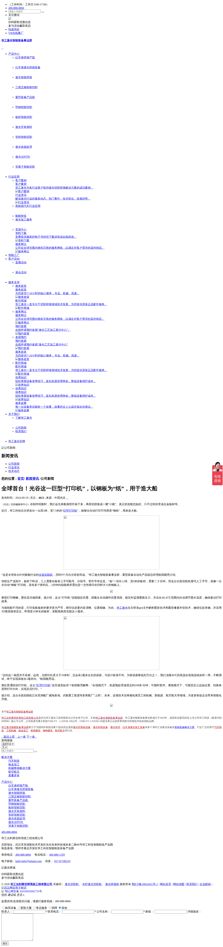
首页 (20, 478)
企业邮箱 (205, 884)
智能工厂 (14, 255)
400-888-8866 (16, 7)
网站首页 (165, 884)
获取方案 (26, 907)
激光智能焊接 (23, 77)
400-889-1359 (57, 854)
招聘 (54, 907)
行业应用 (14, 176)
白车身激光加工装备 (134, 727)
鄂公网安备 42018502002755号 (23, 891)
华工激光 (122, 607)
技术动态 (14, 471)
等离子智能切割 (25, 166)
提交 (5, 943)
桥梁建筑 (35, 730)
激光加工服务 (23, 219)
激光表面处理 (23, 146)
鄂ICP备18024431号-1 (145, 884)
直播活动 (20, 262)
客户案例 (20, 180)
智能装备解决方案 (184, 727)
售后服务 (41, 907)
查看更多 (14, 775)
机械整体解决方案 (19, 768)
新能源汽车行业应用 (27, 205)
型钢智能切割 (23, 107)
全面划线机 (46, 574)
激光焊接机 (112, 884)
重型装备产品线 (25, 97)
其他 (64, 907)
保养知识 (20, 388)
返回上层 (8, 736)
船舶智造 (20, 215)
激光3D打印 (22, 156)
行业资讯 (14, 467)
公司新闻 (20, 427)
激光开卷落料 (23, 126)
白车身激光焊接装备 (27, 67)
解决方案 (7, 757)
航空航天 (60, 730)
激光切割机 (72, 884)
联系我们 (20, 431)
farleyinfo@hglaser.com (28, 861)
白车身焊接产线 (25, 57)
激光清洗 (115, 727)
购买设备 (10, 907)
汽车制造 (14, 760)
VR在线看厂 (16, 33)
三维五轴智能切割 (26, 87)
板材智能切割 (23, 117)
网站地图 (178, 884)
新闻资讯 (32, 478)
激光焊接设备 (100, 727)
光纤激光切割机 (92, 884)
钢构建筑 (48, 730)
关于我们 (14, 414)
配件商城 (20, 362)
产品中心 (14, 53)
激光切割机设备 (81, 727)
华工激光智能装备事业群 (16, 40)
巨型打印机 (70, 510)
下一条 (31, 736)
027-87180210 (62, 861)
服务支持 (14, 282)
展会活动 (20, 272)
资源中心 (20, 229)
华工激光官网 (16, 441)
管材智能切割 (23, 136)
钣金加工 (23, 730)
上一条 (20, 736)
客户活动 (14, 258)
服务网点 (20, 311)
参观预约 (20, 337)
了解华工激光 (23, 417)
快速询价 (14, 29)
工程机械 (11, 730)
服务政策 (20, 285)
